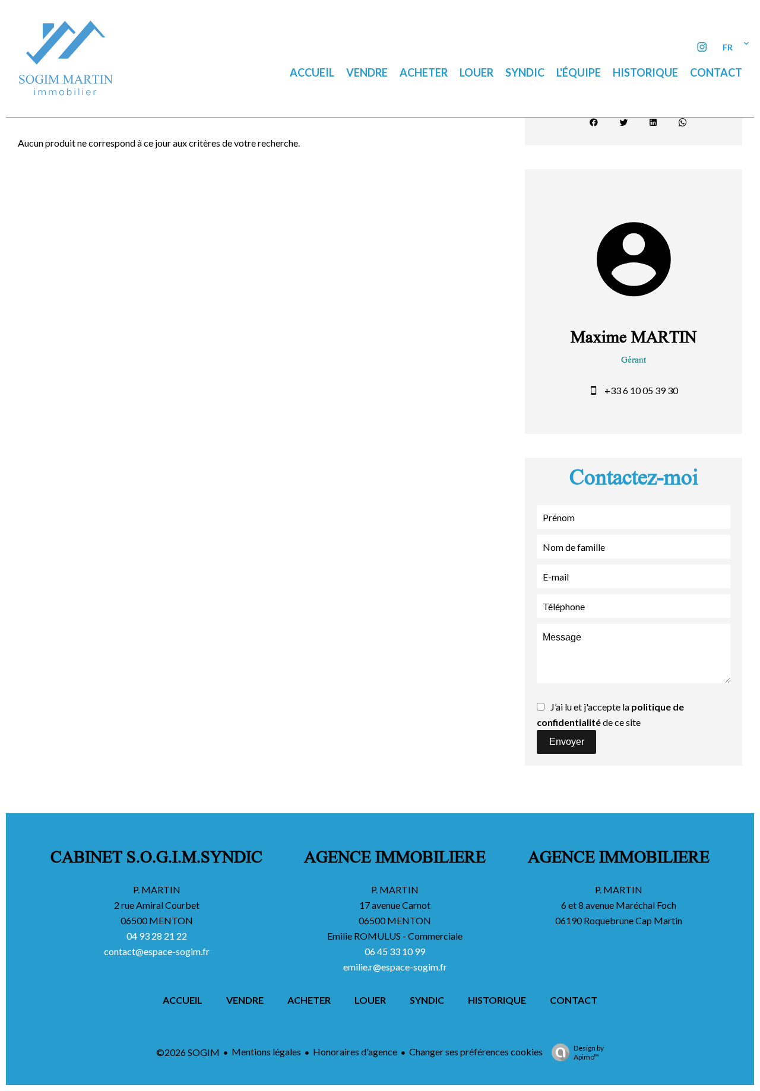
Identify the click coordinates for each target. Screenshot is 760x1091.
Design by (589, 1052)
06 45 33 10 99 (395, 951)
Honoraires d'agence (355, 1051)
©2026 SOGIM (188, 1052)
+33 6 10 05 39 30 (641, 390)
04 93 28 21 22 (156, 935)
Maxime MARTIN (633, 339)
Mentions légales (266, 1051)
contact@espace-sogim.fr (157, 951)
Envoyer (566, 742)
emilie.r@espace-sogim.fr (395, 966)
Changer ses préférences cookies (476, 1051)
